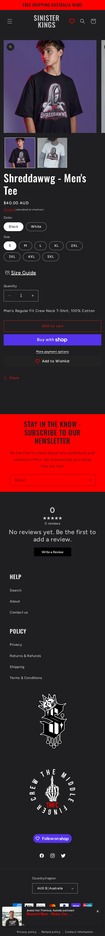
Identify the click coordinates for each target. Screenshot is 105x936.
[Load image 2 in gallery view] (52, 153)
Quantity (10, 286)
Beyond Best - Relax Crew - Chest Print (49, 914)
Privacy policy (27, 932)
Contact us (19, 612)
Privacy (16, 645)
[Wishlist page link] (72, 21)
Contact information (79, 932)
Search (16, 590)
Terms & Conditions (26, 678)
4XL (31, 257)
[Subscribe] (89, 480)
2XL (74, 246)
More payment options (52, 351)
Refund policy (51, 932)
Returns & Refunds (25, 656)
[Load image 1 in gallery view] (20, 153)
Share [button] (14, 378)
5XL (50, 257)
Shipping (9, 209)
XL (56, 246)
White (36, 227)
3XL (12, 257)
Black (13, 227)
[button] (9, 21)
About (15, 601)
